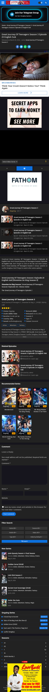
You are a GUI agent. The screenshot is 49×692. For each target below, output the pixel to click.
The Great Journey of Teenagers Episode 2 (17, 290)
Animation (28, 578)
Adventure (13, 325)
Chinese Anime (24, 287)
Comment (6, 463)
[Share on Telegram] (29, 47)
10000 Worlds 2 (9, 656)
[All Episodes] (24, 168)
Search (25, 541)
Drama (37, 556)
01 (4, 643)
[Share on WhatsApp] (25, 47)
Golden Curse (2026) (15, 564)
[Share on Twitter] (21, 47)
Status (36, 532)
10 (4, 653)
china (11, 319)
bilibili (35, 311)
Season (35, 528)
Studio (12, 532)
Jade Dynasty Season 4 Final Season (21, 553)
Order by (36, 537)
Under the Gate (14, 600)
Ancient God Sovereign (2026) (19, 588)
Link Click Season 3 (15, 575)
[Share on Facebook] (17, 47)
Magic (32, 603)
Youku (15, 314)
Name (5, 489)
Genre (12, 528)
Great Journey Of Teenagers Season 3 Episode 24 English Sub (32, 367)
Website (5, 498)
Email (27, 489)
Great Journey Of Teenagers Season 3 (24, 208)
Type (12, 537)
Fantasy (21, 325)
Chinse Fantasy (30, 556)
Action (5, 325)
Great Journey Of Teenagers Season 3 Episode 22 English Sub (34, 352)
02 (5, 646)
